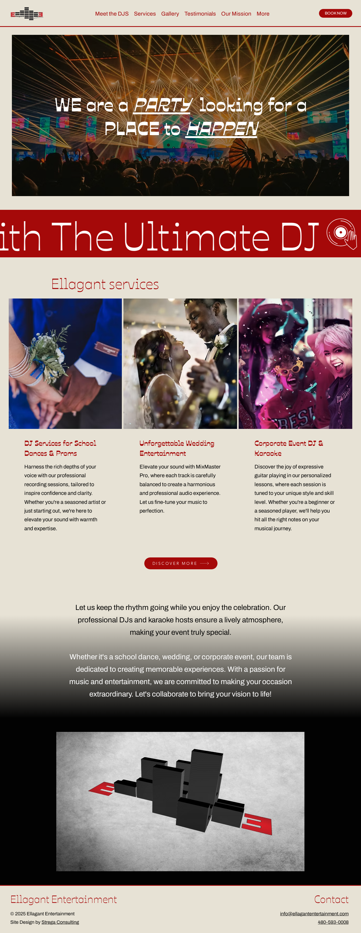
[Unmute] (72, 864)
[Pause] (63, 864)
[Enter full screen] (297, 864)
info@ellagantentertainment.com (314, 913)
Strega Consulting (60, 922)
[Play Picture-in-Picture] (288, 864)
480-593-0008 (333, 922)
